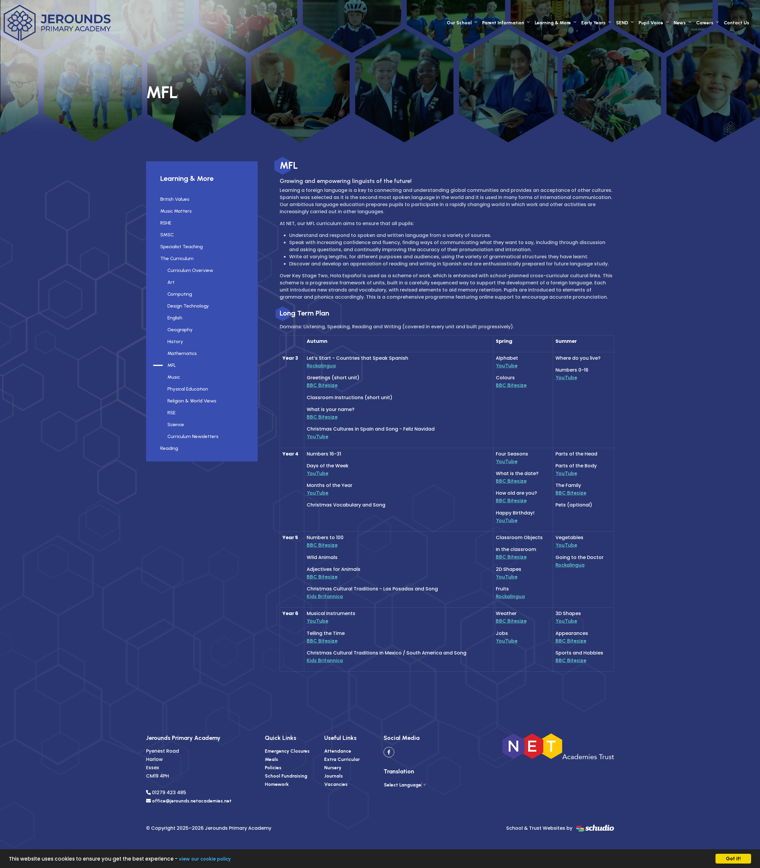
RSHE (165, 223)
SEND (622, 23)
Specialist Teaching (181, 246)
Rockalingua (321, 365)
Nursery (332, 767)
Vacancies (336, 784)
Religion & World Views (191, 401)
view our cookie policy (205, 859)
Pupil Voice (651, 23)
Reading (169, 448)
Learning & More (553, 23)
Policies (273, 767)
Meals (271, 759)
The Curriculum (177, 258)
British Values (174, 199)
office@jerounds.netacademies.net (192, 801)
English (174, 318)
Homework (277, 784)
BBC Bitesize (322, 385)
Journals (333, 776)
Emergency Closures (287, 751)
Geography (180, 329)
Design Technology (188, 306)
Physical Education (187, 389)
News (680, 23)
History (175, 341)
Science (175, 424)
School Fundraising (286, 776)
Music (173, 377)
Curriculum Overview (190, 270)
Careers (704, 23)
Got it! (733, 858)
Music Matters (176, 211)
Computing (179, 294)
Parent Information (503, 23)
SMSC (167, 235)
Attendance (337, 751)
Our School (459, 23)
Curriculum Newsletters (192, 436)
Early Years (593, 23)
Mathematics (182, 353)
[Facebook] (389, 752)
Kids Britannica (325, 596)
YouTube (317, 436)
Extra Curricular (342, 759)
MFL (171, 365)
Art (171, 282)
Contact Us (736, 23)
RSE (171, 412)
